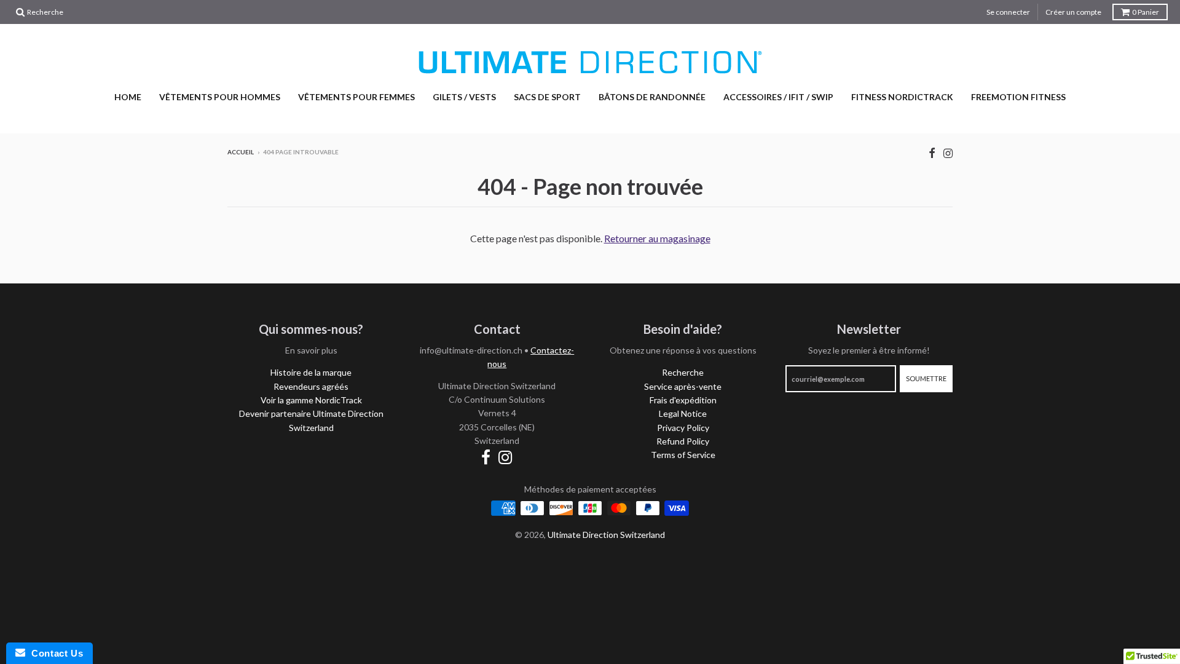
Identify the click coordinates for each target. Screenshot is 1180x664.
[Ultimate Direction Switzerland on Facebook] (932, 153)
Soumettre (926, 378)
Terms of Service (683, 454)
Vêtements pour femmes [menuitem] (356, 97)
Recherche (683, 372)
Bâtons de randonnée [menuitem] (652, 97)
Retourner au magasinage (657, 238)
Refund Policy (682, 441)
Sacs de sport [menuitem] (547, 97)
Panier (1145, 12)
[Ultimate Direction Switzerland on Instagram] (948, 153)
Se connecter (1008, 12)
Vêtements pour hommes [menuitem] (219, 97)
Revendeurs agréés (310, 386)
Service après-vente (683, 386)
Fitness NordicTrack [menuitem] (902, 97)
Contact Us (54, 653)
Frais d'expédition (683, 400)
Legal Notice (683, 413)
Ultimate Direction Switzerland (606, 534)
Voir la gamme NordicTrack (311, 400)
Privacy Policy (683, 427)
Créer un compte (1073, 12)
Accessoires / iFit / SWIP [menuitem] (778, 97)
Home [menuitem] (127, 97)
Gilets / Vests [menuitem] (464, 97)
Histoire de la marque (311, 372)
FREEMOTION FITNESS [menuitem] (1018, 97)
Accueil (240, 152)
